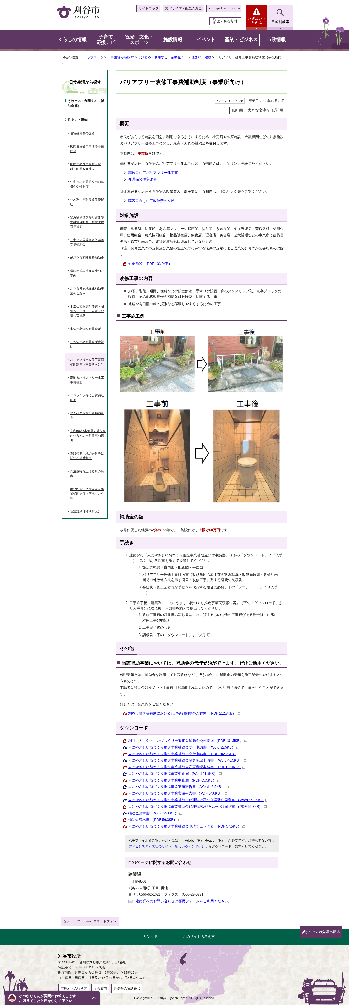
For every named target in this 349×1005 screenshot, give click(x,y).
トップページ (94, 57)
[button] (52, 998)
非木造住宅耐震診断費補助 (87, 344)
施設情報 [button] (172, 39)
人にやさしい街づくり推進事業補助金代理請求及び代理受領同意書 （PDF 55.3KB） (195, 807)
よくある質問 (227, 21)
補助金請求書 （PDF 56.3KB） (152, 820)
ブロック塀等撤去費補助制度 (87, 398)
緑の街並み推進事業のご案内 (87, 273)
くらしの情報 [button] (72, 39)
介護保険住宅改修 (142, 179)
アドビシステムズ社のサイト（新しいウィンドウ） (166, 846)
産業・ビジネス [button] (241, 39)
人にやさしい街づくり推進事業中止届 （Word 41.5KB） (172, 774)
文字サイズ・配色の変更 (183, 8)
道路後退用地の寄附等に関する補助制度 (87, 456)
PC (77, 921)
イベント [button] (206, 39)
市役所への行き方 (74, 988)
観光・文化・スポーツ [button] (139, 39)
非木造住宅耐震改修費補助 (87, 202)
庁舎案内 (100, 988)
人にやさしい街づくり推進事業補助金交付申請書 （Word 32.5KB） (181, 747)
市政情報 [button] (276, 39)
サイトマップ (149, 8)
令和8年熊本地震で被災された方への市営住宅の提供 (88, 435)
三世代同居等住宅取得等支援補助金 (87, 242)
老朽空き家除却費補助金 (87, 258)
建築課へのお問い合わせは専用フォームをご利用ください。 (184, 901)
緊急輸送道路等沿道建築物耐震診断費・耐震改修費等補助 (87, 222)
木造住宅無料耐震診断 (85, 329)
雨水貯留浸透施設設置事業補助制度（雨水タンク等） (87, 493)
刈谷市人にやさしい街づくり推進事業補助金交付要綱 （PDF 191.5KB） (185, 741)
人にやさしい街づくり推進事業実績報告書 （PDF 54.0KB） (175, 793)
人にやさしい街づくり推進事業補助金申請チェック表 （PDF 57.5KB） (184, 826)
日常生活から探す (120, 57)
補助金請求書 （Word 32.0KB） (153, 813)
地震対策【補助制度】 (85, 511)
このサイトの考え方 (199, 937)
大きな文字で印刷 (263, 110)
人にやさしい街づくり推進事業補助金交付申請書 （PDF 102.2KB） (182, 754)
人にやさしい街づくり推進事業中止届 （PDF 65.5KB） (172, 780)
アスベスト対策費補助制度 (87, 415)
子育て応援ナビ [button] (105, 39)
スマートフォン (105, 921)
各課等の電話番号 (127, 988)
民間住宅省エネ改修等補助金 (87, 148)
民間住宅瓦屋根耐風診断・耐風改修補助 (85, 166)
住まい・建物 (201, 57)
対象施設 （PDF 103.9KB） (150, 264)
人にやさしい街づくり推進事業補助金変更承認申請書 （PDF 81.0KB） (184, 767)
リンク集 (150, 937)
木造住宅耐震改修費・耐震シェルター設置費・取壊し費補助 (87, 311)
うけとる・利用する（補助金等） (163, 57)
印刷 (234, 110)
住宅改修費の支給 (82, 133)
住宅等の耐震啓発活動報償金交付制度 (87, 184)
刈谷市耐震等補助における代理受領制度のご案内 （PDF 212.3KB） (182, 713)
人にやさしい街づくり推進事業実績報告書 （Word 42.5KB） (176, 787)
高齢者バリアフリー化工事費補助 (87, 380)
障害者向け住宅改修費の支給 (151, 201)
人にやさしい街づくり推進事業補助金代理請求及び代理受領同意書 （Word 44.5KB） (196, 800)
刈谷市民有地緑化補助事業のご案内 (87, 291)
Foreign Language (222, 8)
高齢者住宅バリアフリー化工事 (153, 173)
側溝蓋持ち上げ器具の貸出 (87, 474)
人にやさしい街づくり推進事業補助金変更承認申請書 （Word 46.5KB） (185, 760)
